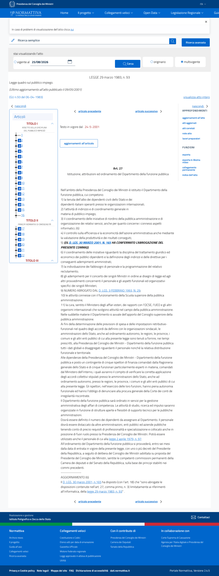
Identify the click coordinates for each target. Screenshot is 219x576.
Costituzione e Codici (70, 537)
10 (22, 183)
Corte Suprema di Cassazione (175, 537)
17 (22, 228)
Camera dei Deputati (121, 542)
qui (72, 29)
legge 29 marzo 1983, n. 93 (104, 491)
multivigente (192, 62)
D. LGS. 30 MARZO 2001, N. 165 (90, 242)
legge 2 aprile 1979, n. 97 (125, 439)
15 (22, 209)
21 (22, 250)
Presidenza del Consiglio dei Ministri (128, 537)
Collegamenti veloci (18, 551)
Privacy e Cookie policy (22, 571)
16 (22, 215)
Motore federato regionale (73, 551)
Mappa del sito (59, 571)
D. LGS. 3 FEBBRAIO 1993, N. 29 (119, 290)
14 (22, 204)
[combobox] (92, 40)
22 (22, 255)
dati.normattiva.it (120, 571)
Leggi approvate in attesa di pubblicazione (80, 556)
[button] (70, 61)
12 (22, 193)
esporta (186, 154)
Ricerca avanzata (196, 42)
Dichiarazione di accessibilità (92, 571)
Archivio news (16, 537)
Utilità (63, 560)
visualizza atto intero (196, 97)
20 (22, 244)
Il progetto (14, 542)
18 (22, 234)
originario (160, 62)
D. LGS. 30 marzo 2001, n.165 (82, 482)
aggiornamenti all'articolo (79, 143)
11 (22, 188)
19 (22, 239)
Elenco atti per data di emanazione (77, 542)
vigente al (23, 62)
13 (22, 199)
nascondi (20, 106)
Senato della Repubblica (122, 546)
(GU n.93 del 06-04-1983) (26, 97)
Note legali (43, 571)
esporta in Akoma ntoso (191, 161)
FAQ (71, 571)
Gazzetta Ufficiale (69, 546)
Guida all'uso (15, 546)
